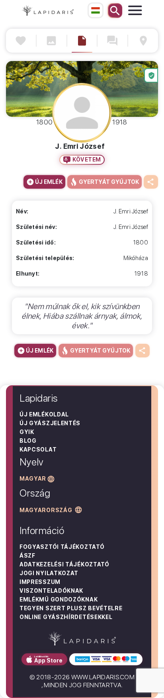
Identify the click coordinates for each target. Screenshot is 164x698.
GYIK (27, 432)
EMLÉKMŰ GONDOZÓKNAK (59, 599)
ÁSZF (27, 555)
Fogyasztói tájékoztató (62, 547)
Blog (28, 441)
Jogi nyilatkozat (49, 573)
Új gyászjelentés (50, 423)
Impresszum (40, 582)
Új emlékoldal (44, 414)
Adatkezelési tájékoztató (64, 564)
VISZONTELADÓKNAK (51, 591)
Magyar (33, 478)
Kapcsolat (38, 449)
